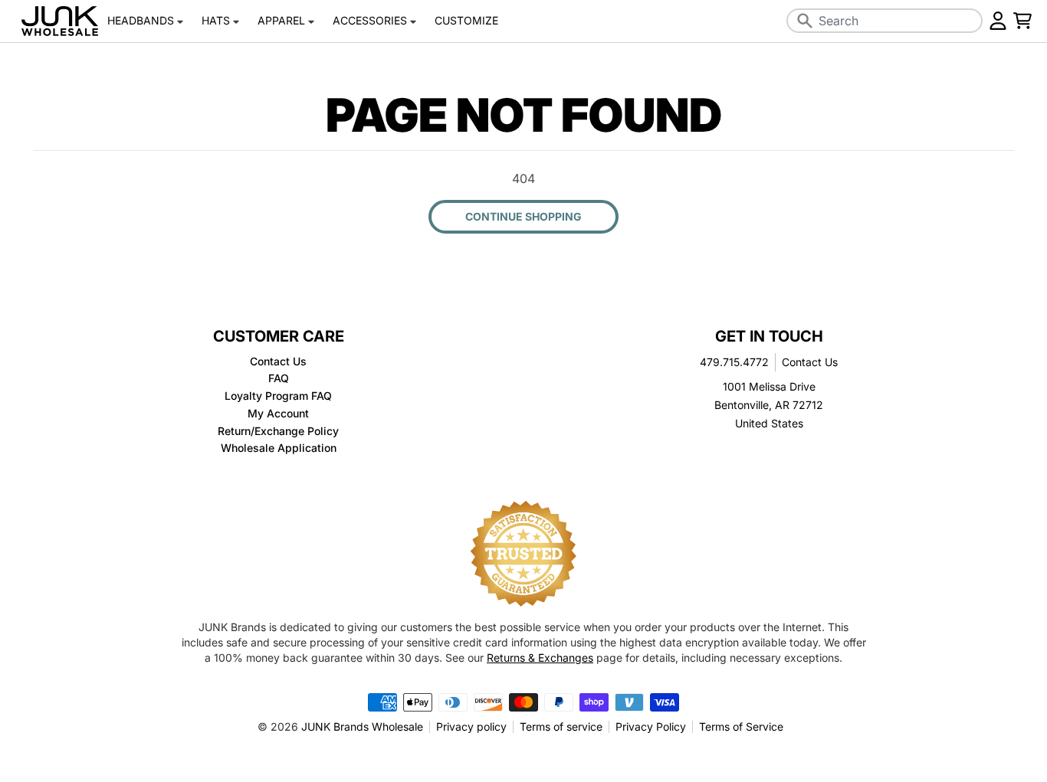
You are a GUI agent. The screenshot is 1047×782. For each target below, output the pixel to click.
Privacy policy (471, 726)
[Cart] (1022, 20)
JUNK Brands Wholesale (362, 726)
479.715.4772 (734, 361)
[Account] (998, 20)
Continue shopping (523, 216)
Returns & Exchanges (540, 657)
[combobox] (884, 20)
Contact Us (810, 361)
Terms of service (561, 726)
